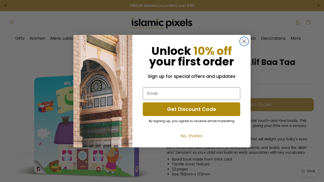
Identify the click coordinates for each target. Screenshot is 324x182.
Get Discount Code (191, 109)
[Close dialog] (244, 41)
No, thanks (191, 136)
